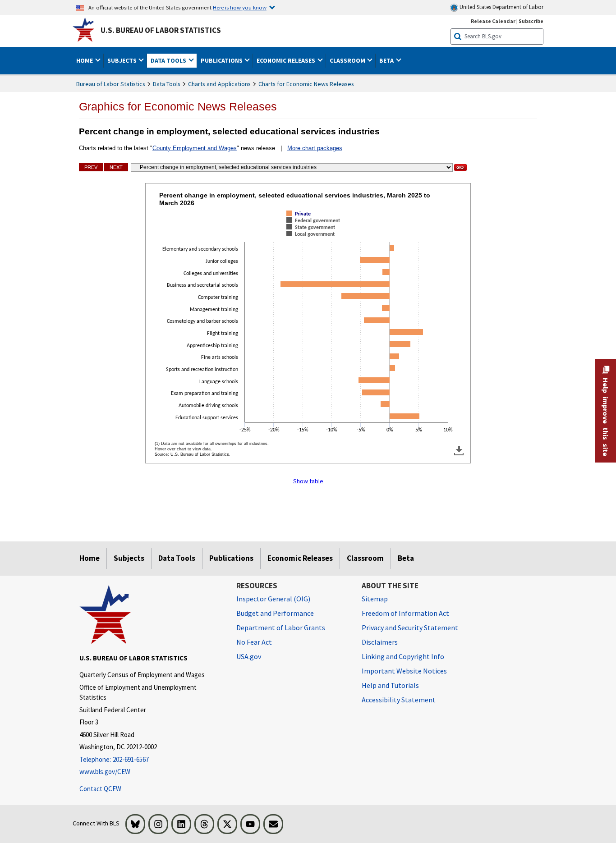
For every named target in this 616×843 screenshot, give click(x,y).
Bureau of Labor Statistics (110, 84)
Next (116, 167)
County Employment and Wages (194, 148)
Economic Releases (300, 558)
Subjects (129, 558)
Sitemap (375, 598)
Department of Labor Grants (280, 627)
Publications (231, 558)
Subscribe (531, 21)
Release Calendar (493, 21)
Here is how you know (240, 7)
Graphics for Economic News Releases (178, 106)
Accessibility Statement (399, 699)
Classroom (365, 558)
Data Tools (166, 84)
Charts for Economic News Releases (306, 84)
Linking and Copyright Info (403, 656)
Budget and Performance (275, 613)
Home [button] (85, 60)
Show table (308, 481)
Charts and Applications (219, 84)
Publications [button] (222, 60)
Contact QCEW (100, 788)
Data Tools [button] (169, 60)
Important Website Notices (404, 670)
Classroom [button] (348, 60)
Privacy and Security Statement (410, 627)
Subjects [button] (122, 60)
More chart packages (314, 148)
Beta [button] (387, 60)
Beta (406, 558)
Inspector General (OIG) (273, 598)
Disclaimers (380, 641)
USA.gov (248, 656)
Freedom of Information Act (405, 613)
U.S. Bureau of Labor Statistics (161, 30)
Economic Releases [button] (287, 60)
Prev (90, 167)
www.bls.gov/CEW (104, 771)
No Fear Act (254, 641)
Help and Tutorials (390, 685)
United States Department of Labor (500, 7)
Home (89, 558)
